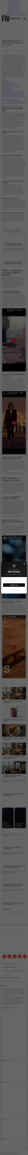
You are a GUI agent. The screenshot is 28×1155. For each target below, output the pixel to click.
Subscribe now (14, 585)
